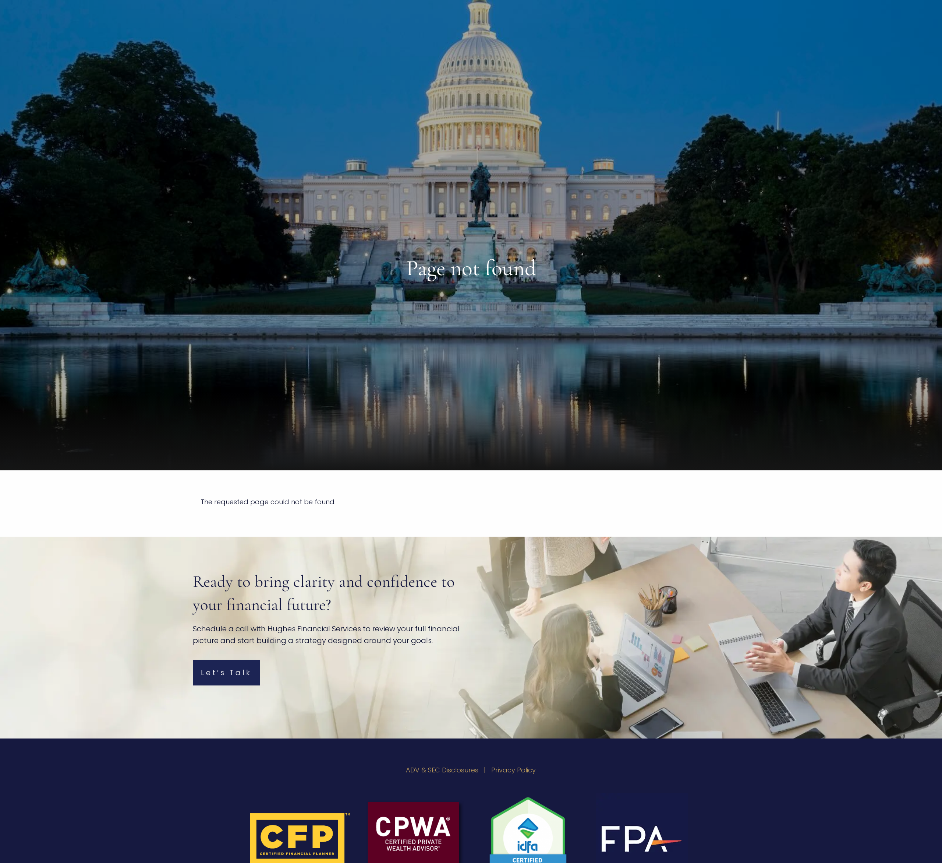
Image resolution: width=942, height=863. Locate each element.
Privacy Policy (513, 770)
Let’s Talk (226, 672)
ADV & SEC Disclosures (442, 770)
